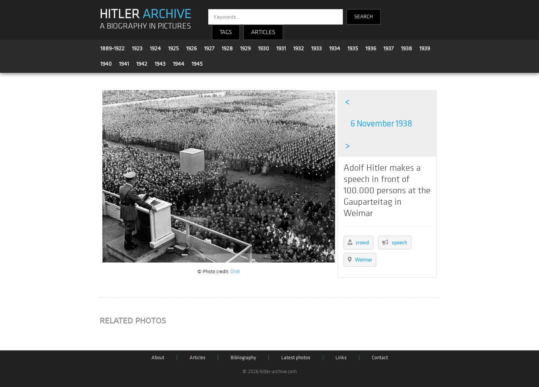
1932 (298, 48)
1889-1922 (112, 48)
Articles (197, 357)
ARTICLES (263, 32)
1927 (209, 48)
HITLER (145, 14)
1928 (227, 48)
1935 (353, 48)
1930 (263, 48)
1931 (281, 48)
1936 (371, 48)
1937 (389, 48)
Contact (380, 357)
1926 (191, 48)
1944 (178, 63)
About (157, 357)
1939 (424, 48)
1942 (141, 63)
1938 (406, 48)
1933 (316, 48)
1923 (137, 48)
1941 (124, 63)
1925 (173, 48)
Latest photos (295, 357)
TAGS (226, 32)
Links (341, 357)
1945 (197, 63)
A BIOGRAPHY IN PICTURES (145, 26)
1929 (245, 48)
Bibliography (243, 357)
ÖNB (235, 271)
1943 (160, 63)
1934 (334, 48)
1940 (106, 63)
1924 (155, 48)
